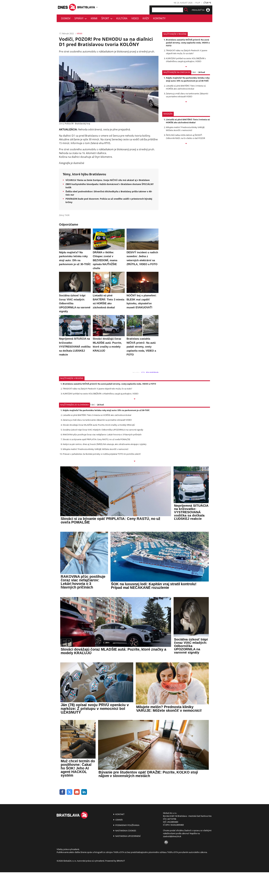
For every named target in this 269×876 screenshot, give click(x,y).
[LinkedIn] (84, 792)
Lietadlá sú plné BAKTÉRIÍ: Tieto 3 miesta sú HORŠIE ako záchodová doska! (186, 87)
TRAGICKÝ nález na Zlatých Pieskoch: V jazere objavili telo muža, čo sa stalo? (186, 52)
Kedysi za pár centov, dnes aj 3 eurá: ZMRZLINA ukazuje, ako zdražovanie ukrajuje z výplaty (104, 444)
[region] (97, 7)
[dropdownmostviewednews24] (186, 102)
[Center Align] (186, 9)
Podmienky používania (127, 825)
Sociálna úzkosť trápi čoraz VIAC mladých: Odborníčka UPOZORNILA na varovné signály (103, 429)
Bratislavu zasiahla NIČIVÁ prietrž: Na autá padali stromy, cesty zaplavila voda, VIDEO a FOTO (188, 42)
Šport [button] (105, 18)
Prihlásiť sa (198, 10)
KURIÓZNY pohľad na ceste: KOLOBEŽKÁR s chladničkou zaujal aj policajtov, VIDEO (186, 60)
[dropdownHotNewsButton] (186, 144)
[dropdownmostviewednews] (186, 67)
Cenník (119, 819)
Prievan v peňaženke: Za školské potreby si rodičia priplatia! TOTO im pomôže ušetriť (102, 454)
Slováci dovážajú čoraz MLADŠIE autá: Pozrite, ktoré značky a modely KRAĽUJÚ (99, 424)
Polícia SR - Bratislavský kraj (77, 123)
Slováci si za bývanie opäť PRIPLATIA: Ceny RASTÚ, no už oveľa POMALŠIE (96, 439)
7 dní (193, 72)
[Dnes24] (86, 7)
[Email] (76, 792)
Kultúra (121, 18)
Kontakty (159, 18)
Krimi (94, 18)
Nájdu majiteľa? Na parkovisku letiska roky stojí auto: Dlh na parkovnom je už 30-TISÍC (188, 79)
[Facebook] (62, 792)
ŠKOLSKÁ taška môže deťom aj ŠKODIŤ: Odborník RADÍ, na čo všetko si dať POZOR (185, 136)
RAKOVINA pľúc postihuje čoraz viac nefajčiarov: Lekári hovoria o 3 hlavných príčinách (102, 434)
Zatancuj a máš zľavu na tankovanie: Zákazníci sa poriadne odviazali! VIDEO (187, 95)
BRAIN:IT (121, 860)
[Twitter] (69, 792)
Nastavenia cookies (125, 830)
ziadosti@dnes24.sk (172, 836)
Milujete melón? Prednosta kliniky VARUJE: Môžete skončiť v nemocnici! (185, 129)
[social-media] (165, 842)
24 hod (201, 72)
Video (135, 18)
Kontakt (119, 814)
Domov (66, 18)
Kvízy (146, 18)
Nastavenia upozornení (128, 836)
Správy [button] (79, 18)
